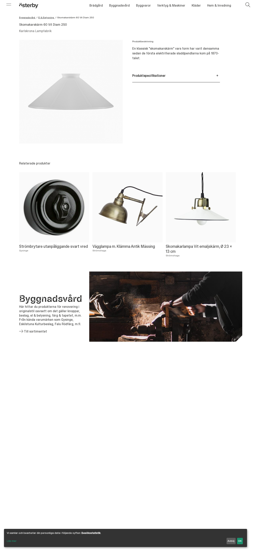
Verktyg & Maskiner (171, 5)
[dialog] (125, 538)
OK (240, 541)
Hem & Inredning (219, 5)
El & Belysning (46, 17)
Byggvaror (143, 5)
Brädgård (96, 5)
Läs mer (12, 541)
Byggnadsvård (119, 5)
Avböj (231, 541)
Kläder (196, 5)
